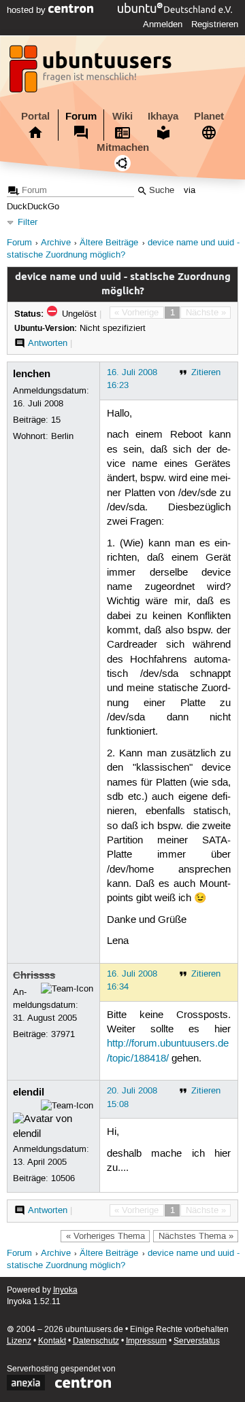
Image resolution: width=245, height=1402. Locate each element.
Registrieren (214, 24)
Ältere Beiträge (109, 243)
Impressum (146, 1341)
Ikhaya (163, 116)
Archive (56, 243)
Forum (81, 116)
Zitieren (205, 372)
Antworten (47, 343)
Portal (35, 116)
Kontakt (52, 1341)
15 (56, 420)
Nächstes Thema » (196, 1236)
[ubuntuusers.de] (92, 72)
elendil (28, 1092)
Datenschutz (96, 1341)
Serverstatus (197, 1341)
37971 (63, 1034)
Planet (209, 116)
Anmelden (162, 24)
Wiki (122, 116)
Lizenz (19, 1341)
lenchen (31, 374)
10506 (63, 1178)
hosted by (27, 10)
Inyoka (65, 1290)
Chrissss (34, 975)
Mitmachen (123, 147)
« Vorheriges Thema (105, 1236)
